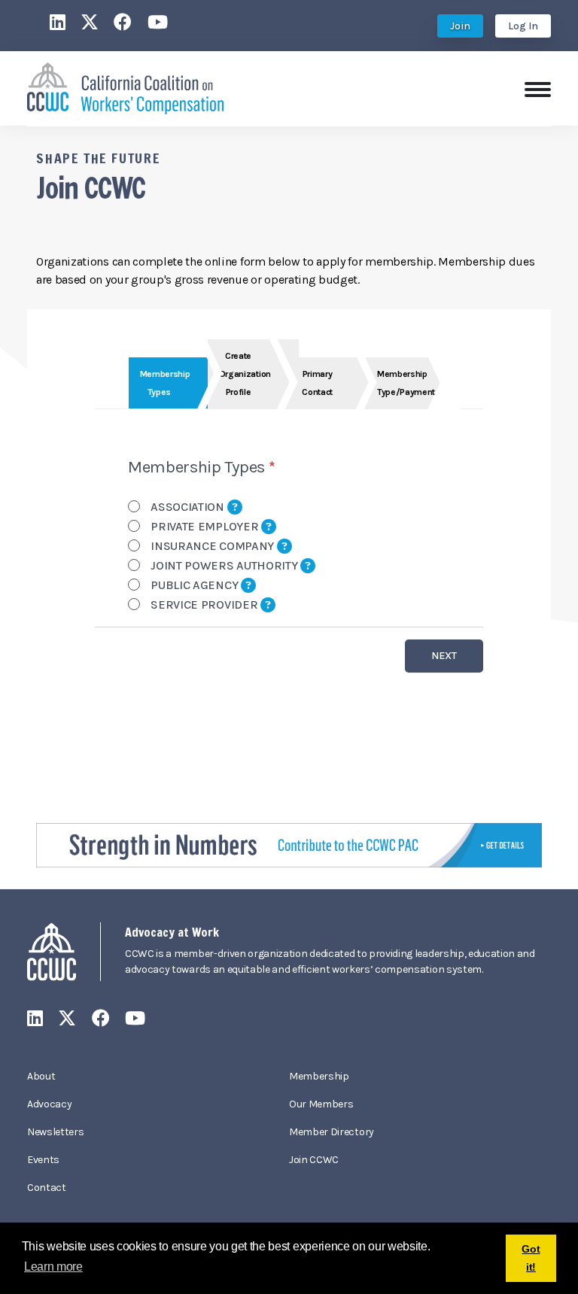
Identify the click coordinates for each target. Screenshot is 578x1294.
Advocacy (49, 1104)
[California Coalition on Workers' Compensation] (125, 87)
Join (460, 26)
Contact (46, 1187)
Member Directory (331, 1131)
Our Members (321, 1104)
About (41, 1076)
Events (43, 1159)
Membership (319, 1076)
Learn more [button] (53, 1266)
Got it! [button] (531, 1258)
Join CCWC (314, 1159)
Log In (523, 26)
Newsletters (55, 1131)
